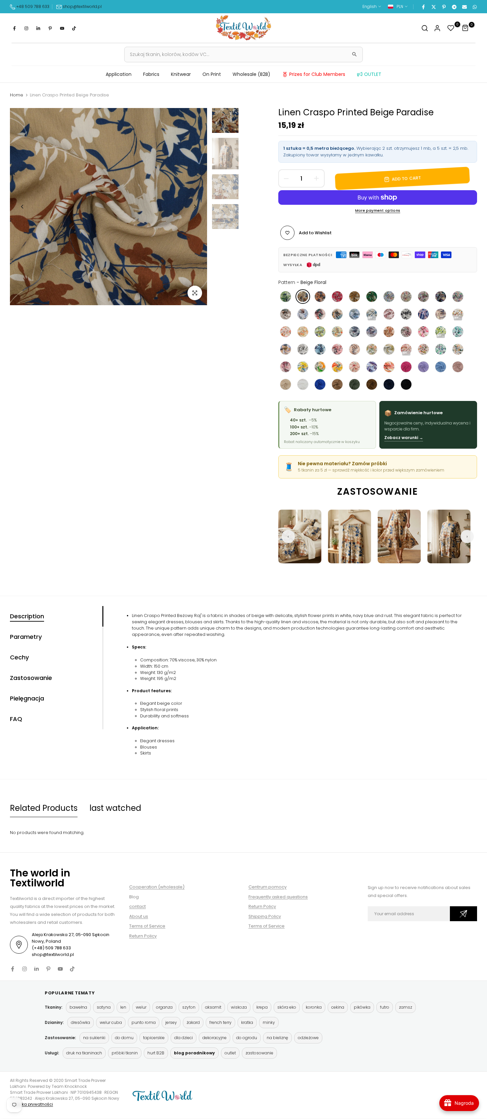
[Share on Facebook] (423, 7)
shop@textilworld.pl (82, 6)
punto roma (144, 1022)
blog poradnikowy (194, 1053)
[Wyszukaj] (354, 54)
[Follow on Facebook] (14, 28)
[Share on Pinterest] (443, 7)
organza (164, 1007)
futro (384, 1007)
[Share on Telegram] (454, 7)
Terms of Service (147, 926)
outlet (230, 1053)
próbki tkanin (125, 1053)
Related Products (44, 808)
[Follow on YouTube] (62, 28)
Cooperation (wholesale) (157, 887)
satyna (104, 1007)
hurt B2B (155, 1053)
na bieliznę (277, 1037)
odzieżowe (308, 1037)
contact (137, 906)
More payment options (377, 210)
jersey (171, 1022)
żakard (193, 1022)
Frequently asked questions (278, 897)
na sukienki (94, 1037)
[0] (451, 28)
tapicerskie (154, 1037)
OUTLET (372, 74)
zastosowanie (259, 1053)
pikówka (362, 1007)
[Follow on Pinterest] (50, 28)
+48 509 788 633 (32, 6)
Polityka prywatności (32, 1104)
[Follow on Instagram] (26, 28)
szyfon (188, 1007)
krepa (262, 1007)
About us (138, 916)
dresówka (80, 1022)
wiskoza (239, 1007)
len (123, 1007)
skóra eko (286, 1007)
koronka (314, 1007)
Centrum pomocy (267, 887)
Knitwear (181, 74)
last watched (115, 808)
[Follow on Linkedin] (38, 28)
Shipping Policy (264, 916)
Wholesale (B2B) (251, 74)
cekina (337, 1007)
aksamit (213, 1007)
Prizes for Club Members (317, 74)
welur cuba (111, 1022)
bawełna (78, 1007)
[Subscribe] (463, 913)
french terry (220, 1022)
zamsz (405, 1007)
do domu (124, 1037)
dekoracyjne (214, 1037)
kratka (247, 1022)
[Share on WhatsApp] (474, 7)
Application (119, 74)
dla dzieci (183, 1037)
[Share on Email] (464, 7)
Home (16, 95)
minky (269, 1022)
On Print (211, 74)
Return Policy (143, 936)
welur (141, 1007)
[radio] (285, 296)
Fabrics (151, 74)
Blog (134, 897)
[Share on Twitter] (433, 7)
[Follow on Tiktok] (74, 28)
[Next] (194, 206)
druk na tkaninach (84, 1053)
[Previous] (22, 206)
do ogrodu (246, 1037)
